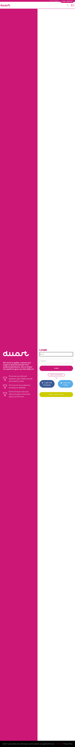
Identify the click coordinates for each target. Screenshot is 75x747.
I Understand (59, 744)
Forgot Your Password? (56, 374)
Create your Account (56, 394)
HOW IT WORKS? (54, 1)
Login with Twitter (66, 384)
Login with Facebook (47, 384)
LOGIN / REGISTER (67, 1)
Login (56, 368)
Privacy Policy (68, 744)
